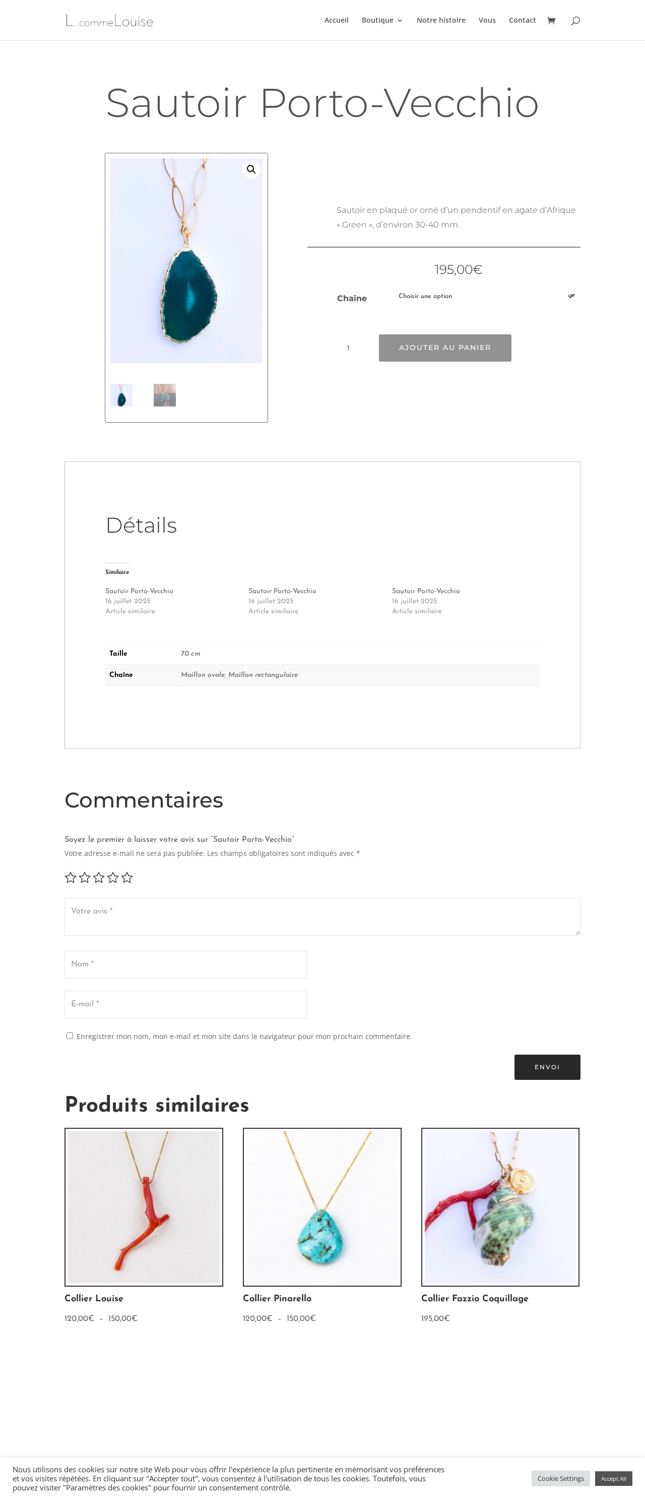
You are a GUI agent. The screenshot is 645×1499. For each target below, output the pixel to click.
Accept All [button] (613, 1478)
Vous (487, 21)
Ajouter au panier (445, 347)
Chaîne (352, 298)
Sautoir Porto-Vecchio (139, 591)
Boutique (378, 21)
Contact (522, 21)
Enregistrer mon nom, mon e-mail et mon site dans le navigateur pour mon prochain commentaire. (244, 1036)
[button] (251, 169)
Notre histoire (441, 21)
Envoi (547, 1067)
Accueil (337, 21)
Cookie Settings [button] (561, 1478)
